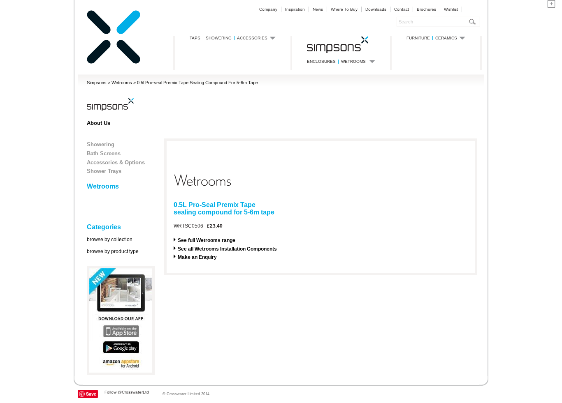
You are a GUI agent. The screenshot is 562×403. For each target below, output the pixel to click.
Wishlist (451, 9)
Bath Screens (104, 153)
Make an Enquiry (197, 257)
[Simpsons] (113, 62)
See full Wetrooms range (206, 240)
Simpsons (97, 82)
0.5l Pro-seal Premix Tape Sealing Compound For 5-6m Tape (197, 82)
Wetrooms (121, 82)
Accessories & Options (116, 162)
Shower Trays (104, 171)
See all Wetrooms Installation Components (227, 249)
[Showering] (338, 44)
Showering (100, 144)
